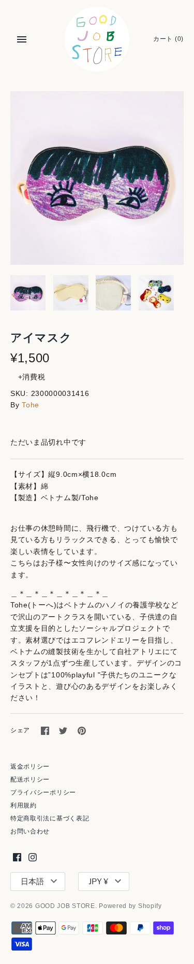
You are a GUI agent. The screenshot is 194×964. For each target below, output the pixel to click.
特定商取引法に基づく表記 (49, 818)
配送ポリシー (30, 779)
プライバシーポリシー (43, 792)
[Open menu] (21, 39)
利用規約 (23, 805)
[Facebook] (17, 857)
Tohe (30, 405)
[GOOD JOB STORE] (97, 39)
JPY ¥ (98, 881)
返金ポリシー (30, 766)
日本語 (32, 881)
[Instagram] (32, 857)
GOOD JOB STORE (65, 906)
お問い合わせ (30, 831)
